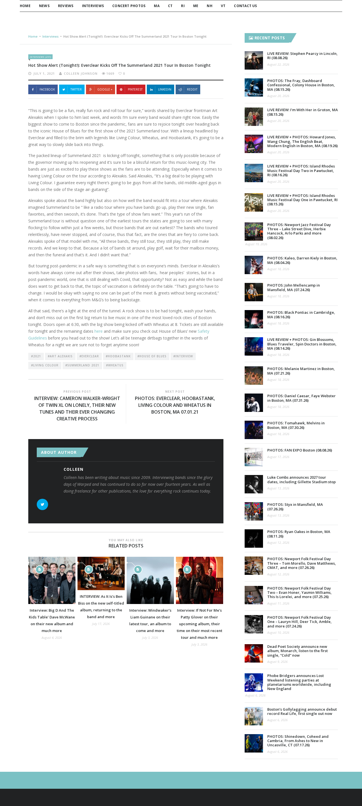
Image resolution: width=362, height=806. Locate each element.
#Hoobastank (118, 356)
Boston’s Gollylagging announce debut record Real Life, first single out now (302, 711)
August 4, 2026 (52, 637)
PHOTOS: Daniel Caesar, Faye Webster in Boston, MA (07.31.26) (301, 398)
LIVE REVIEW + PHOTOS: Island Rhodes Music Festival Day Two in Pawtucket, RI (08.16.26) (301, 170)
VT (223, 5)
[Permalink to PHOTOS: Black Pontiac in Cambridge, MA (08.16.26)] (254, 319)
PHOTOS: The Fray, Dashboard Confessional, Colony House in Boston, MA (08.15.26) (301, 85)
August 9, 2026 (277, 661)
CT (170, 5)
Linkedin (164, 89)
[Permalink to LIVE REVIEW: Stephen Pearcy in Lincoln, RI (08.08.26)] (254, 60)
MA (156, 5)
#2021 (36, 356)
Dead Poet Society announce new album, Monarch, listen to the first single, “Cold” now (297, 651)
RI (182, 5)
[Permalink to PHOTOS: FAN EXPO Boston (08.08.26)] (254, 457)
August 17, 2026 (278, 457)
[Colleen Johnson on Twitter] (42, 504)
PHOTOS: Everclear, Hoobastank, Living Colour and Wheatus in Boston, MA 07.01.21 (175, 405)
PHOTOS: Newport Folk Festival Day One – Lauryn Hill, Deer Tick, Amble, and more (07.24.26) (299, 622)
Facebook (47, 89)
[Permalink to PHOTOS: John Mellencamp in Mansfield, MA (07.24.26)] (254, 292)
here (98, 331)
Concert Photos (128, 5)
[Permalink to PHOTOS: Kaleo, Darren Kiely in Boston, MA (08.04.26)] (254, 265)
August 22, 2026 (278, 64)
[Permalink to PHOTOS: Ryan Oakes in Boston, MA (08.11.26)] (254, 538)
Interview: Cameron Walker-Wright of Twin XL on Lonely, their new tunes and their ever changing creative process (77, 408)
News (44, 5)
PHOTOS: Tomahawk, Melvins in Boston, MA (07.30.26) (296, 425)
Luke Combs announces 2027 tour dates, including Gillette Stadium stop (301, 479)
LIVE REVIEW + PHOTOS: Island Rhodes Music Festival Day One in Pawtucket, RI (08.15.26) (302, 200)
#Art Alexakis (60, 356)
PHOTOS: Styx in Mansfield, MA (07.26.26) (295, 506)
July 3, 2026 (150, 637)
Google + (104, 89)
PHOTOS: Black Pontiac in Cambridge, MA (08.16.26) (301, 314)
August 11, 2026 (278, 603)
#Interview (183, 356)
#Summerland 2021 (82, 365)
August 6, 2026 (255, 695)
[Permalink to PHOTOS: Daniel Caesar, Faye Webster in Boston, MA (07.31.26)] (254, 403)
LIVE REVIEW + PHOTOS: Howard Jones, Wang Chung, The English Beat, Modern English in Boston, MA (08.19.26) (302, 141)
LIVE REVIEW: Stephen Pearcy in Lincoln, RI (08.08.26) (302, 55)
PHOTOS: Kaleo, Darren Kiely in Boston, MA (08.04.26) (302, 260)
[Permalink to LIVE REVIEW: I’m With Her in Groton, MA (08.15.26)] (254, 117)
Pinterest (135, 89)
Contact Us (245, 5)
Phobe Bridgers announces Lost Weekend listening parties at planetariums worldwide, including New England (299, 682)
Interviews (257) (40, 56)
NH (209, 5)
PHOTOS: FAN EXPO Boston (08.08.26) (299, 450)
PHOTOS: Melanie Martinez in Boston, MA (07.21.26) (301, 370)
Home (25, 5)
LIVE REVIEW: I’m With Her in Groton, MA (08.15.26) (302, 112)
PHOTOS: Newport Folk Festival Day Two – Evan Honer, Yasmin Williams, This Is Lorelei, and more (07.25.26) (299, 592)
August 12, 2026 (278, 542)
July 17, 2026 (101, 624)
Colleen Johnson (81, 73)
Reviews (66, 5)
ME (195, 5)
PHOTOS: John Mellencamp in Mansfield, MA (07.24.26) (293, 287)
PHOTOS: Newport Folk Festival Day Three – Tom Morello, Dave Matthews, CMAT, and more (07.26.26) (301, 563)
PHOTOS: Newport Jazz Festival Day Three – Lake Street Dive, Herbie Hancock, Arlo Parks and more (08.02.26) (299, 231)
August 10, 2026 (278, 632)
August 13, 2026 (278, 488)
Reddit (192, 89)
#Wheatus (115, 365)
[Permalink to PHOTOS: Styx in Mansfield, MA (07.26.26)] (254, 511)
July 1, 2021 (44, 73)
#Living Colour (45, 365)
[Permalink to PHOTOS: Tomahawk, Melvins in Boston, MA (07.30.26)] (254, 430)
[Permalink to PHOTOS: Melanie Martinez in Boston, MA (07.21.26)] (254, 375)
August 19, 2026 (256, 244)
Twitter (76, 89)
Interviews (93, 5)
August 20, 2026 (278, 96)
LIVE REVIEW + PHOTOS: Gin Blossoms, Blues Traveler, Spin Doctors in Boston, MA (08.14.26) (302, 344)
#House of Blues (152, 356)
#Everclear (89, 356)
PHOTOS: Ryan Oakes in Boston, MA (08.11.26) (298, 533)
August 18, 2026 (278, 269)
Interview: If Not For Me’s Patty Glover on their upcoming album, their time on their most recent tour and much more (199, 624)
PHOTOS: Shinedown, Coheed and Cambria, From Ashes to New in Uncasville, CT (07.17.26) (298, 741)
